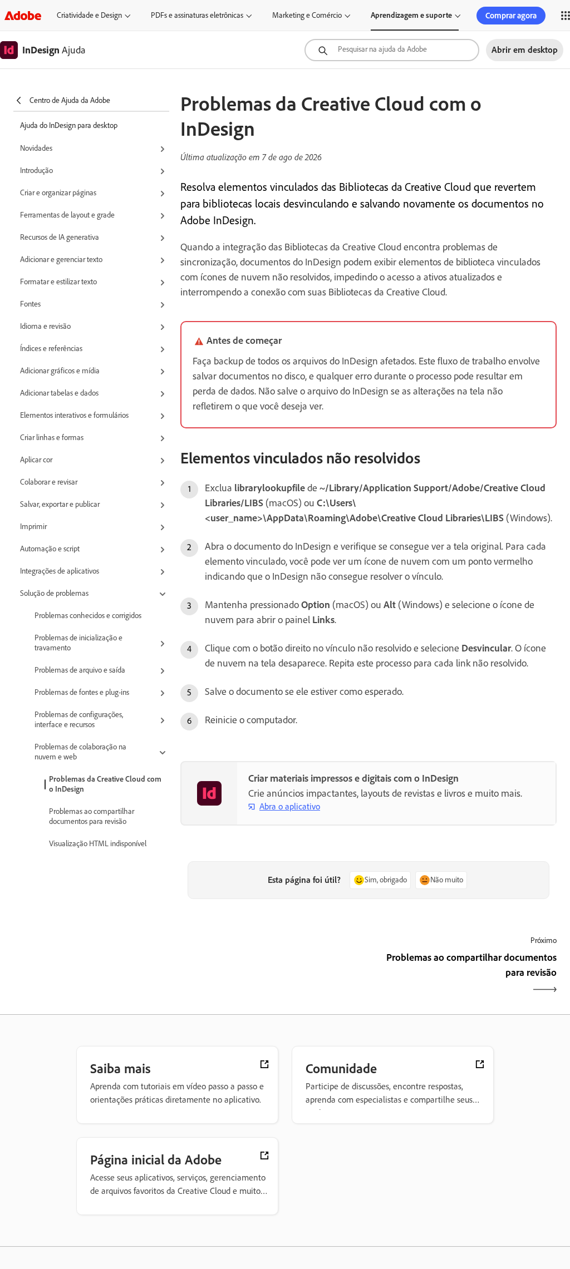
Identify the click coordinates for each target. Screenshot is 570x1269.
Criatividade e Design (89, 15)
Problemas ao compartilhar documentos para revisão (91, 816)
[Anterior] (273, 975)
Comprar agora (511, 16)
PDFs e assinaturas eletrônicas (197, 15)
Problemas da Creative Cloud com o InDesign (105, 784)
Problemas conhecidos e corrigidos (88, 615)
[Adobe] (23, 15)
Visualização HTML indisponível (97, 843)
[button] (94, 149)
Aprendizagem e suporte (411, 15)
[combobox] (391, 50)
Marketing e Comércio (307, 15)
